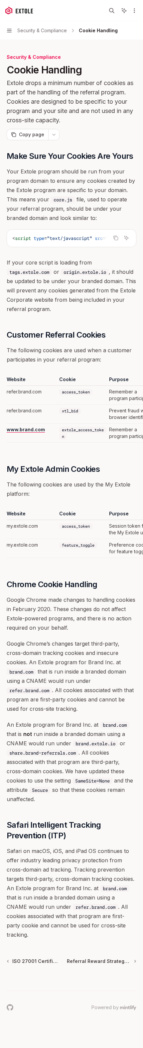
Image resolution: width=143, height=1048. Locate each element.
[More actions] (134, 10)
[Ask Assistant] (126, 238)
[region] (71, 409)
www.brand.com (26, 429)
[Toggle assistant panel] (124, 11)
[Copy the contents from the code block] (115, 238)
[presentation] (71, 238)
